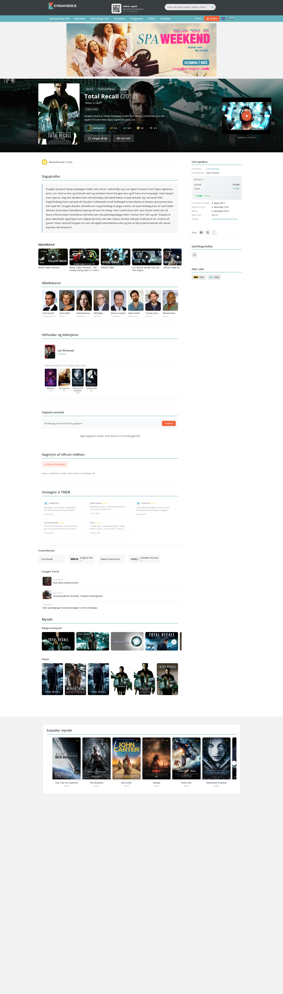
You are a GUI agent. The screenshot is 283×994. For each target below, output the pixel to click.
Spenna (89, 89)
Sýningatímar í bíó (59, 18)
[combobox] (190, 7)
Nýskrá (198, 18)
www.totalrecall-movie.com (225, 219)
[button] (174, 642)
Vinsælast (165, 18)
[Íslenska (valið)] (223, 18)
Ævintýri (124, 89)
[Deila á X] (207, 232)
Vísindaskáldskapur (107, 89)
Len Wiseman (65, 350)
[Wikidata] (195, 255)
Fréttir (151, 18)
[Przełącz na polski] (232, 18)
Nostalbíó (79, 18)
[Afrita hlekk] (214, 232)
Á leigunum (136, 18)
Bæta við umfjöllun (54, 464)
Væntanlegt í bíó (99, 18)
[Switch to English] (227, 18)
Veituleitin (119, 18)
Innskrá (169, 423)
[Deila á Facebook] (201, 232)
